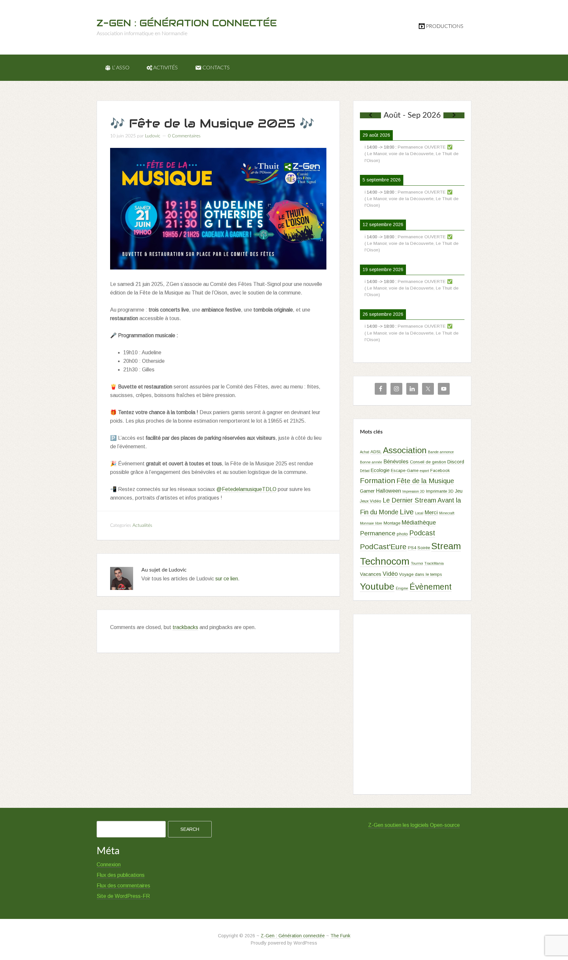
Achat (364, 452)
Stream (446, 546)
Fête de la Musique (425, 480)
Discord (455, 461)
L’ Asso (121, 67)
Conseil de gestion (428, 461)
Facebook (440, 470)
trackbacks (185, 627)
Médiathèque (419, 522)
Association (405, 450)
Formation (377, 480)
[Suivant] (453, 115)
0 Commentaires (184, 136)
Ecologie (380, 470)
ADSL (376, 451)
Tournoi (417, 563)
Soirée (423, 547)
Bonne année (371, 462)
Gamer (367, 491)
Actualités (142, 525)
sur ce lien (226, 578)
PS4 (412, 547)
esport (424, 471)
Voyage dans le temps (420, 574)
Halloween (388, 491)
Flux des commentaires (123, 885)
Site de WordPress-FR (123, 896)
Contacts (216, 67)
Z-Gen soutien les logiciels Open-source (414, 825)
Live (407, 511)
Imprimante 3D (440, 491)
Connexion (109, 864)
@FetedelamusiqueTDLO (246, 489)
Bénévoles (396, 461)
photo (402, 533)
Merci (431, 512)
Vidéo (390, 574)
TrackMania (434, 563)
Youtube (377, 586)
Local (419, 513)
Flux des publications (121, 875)
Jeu (458, 491)
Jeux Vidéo (370, 501)
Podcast (422, 533)
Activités (165, 67)
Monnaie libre (371, 523)
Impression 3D (413, 491)
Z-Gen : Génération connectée (187, 23)
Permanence (377, 533)
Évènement (431, 586)
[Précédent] (370, 115)
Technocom (385, 561)
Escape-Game (404, 470)
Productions (444, 26)
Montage (392, 523)
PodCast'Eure (383, 546)
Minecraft (446, 513)
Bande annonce (441, 452)
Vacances (370, 574)
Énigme (402, 588)
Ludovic (152, 136)
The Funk (340, 935)
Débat (364, 471)
